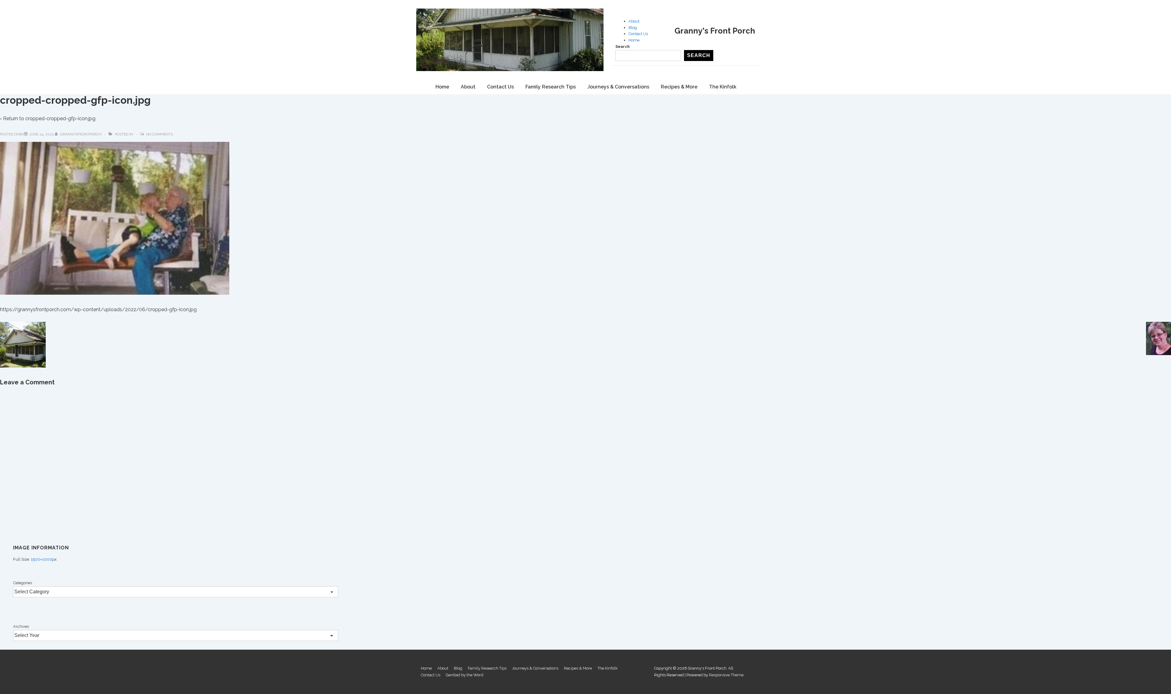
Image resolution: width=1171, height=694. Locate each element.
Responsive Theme (726, 675)
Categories (22, 583)
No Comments (159, 134)
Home (633, 40)
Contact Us (638, 33)
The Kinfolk (722, 87)
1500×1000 (41, 559)
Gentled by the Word (464, 675)
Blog (632, 27)
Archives (21, 626)
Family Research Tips (550, 87)
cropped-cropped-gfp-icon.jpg (60, 118)
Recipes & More (679, 87)
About (633, 21)
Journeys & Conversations (618, 87)
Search (622, 46)
